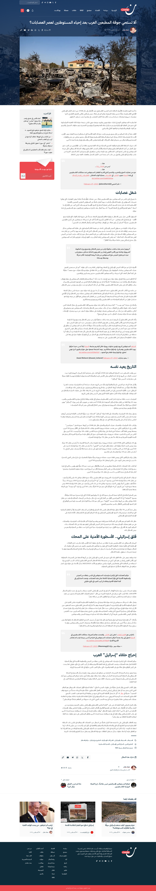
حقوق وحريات (63, 856)
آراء (66, 859)
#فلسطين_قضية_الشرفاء (80, 175)
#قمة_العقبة (122, 634)
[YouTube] (50, 2)
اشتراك (23, 176)
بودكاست (57, 10)
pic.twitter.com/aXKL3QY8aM (97, 640)
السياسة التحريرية (27, 859)
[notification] (33, 10)
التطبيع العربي (129, 744)
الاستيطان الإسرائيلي (120, 740)
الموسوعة (40, 870)
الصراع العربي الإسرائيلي (117, 744)
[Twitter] (53, 2)
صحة (53, 874)
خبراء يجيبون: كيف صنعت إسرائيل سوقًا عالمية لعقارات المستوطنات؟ (120, 826)
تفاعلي (41, 867)
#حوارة (125, 175)
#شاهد (133, 346)
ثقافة (81, 10)
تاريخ (65, 863)
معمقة (66, 10)
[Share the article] (42, 30)
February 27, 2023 (91, 184)
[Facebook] (55, 2)
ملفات (74, 10)
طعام (53, 870)
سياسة (105, 10)
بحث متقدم (28, 863)
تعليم (65, 870)
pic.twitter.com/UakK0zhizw (102, 178)
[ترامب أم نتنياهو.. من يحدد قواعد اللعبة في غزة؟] (37, 812)
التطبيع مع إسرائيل (95, 740)
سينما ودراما (51, 867)
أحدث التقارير (39, 849)
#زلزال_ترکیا (100, 166)
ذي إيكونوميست (84, 832)
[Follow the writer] (119, 767)
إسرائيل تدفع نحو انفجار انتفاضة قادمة (79, 825)
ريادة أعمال (51, 859)
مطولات (41, 856)
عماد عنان (125, 30)
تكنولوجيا (64, 874)
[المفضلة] (22, 10)
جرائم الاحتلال (85, 740)
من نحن (29, 849)
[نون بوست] (128, 10)
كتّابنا (30, 852)
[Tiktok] (42, 2)
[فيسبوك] (66, 768)
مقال (121, 693)
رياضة (65, 867)
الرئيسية (114, 10)
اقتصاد (97, 10)
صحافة (53, 852)
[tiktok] (96, 861)
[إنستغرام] (64, 768)
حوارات (41, 859)
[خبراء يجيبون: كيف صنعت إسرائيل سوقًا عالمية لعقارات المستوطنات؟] (119, 812)
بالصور (41, 874)
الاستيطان (130, 740)
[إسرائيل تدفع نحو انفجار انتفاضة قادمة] (78, 812)
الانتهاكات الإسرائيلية (107, 740)
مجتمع (89, 10)
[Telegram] (45, 2)
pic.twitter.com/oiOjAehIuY (89, 352)
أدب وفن (52, 856)
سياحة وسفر (51, 863)
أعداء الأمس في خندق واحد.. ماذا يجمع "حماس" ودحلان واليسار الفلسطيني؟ (32, 121)
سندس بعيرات (126, 832)
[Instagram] (47, 2)
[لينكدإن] (62, 768)
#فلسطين (108, 175)
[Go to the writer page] (133, 768)
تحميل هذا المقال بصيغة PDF (124, 748)
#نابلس (116, 175)
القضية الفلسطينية (104, 744)
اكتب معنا (29, 856)
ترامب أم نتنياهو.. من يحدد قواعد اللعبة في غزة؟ (37, 826)
